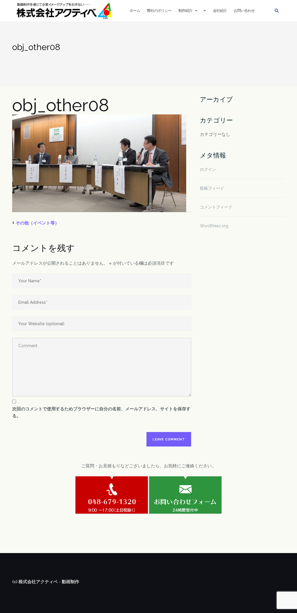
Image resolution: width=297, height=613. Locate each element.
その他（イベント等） (37, 223)
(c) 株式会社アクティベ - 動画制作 (45, 581)
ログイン (208, 169)
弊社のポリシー (159, 10)
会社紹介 (220, 10)
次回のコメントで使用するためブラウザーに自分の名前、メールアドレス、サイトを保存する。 (101, 412)
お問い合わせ (244, 10)
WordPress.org (214, 226)
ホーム (135, 10)
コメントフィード (216, 207)
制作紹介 (185, 10)
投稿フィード (212, 188)
